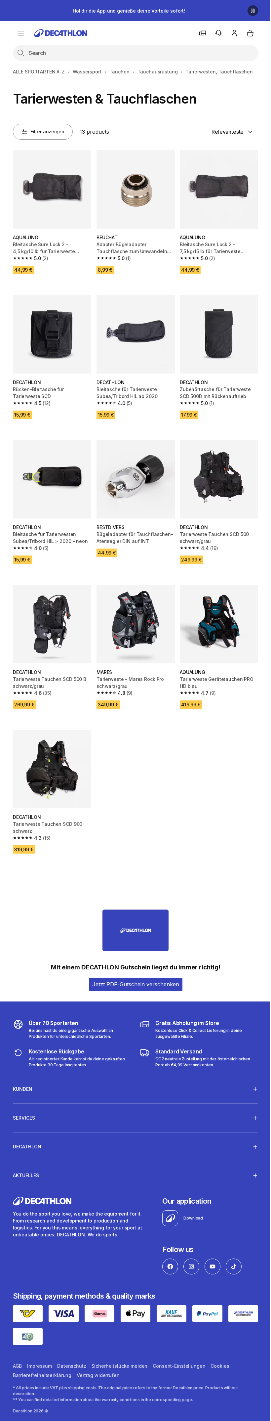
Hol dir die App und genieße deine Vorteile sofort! (129, 11)
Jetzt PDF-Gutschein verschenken (135, 984)
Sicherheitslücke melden (120, 1356)
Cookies (220, 1356)
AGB (17, 1356)
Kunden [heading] (22, 1081)
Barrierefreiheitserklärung (42, 1366)
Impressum (39, 1356)
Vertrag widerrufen (98, 1366)
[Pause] (253, 10)
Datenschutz (71, 1356)
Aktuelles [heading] (26, 1167)
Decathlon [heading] (27, 1138)
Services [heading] (24, 1109)
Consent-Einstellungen (179, 1356)
